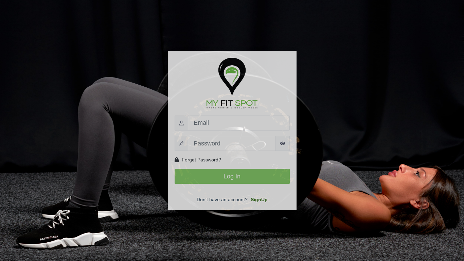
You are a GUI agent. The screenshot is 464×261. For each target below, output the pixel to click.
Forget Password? (200, 159)
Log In (232, 176)
